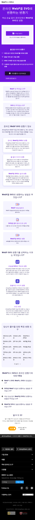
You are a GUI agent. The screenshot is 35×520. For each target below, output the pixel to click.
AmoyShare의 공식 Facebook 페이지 (21, 488)
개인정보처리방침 (7, 502)
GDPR (14, 505)
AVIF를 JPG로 (27, 341)
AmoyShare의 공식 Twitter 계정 (26, 488)
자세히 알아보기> (11, 78)
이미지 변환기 (17, 436)
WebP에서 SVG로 (8, 2)
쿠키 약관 (19, 505)
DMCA (30, 502)
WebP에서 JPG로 (26, 337)
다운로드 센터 (9, 449)
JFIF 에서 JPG (17, 341)
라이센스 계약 (17, 502)
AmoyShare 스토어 (25, 449)
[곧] (31, 488)
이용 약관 (24, 502)
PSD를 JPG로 (27, 347)
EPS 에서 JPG (17, 352)
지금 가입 (20, 482)
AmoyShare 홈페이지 (6, 436)
